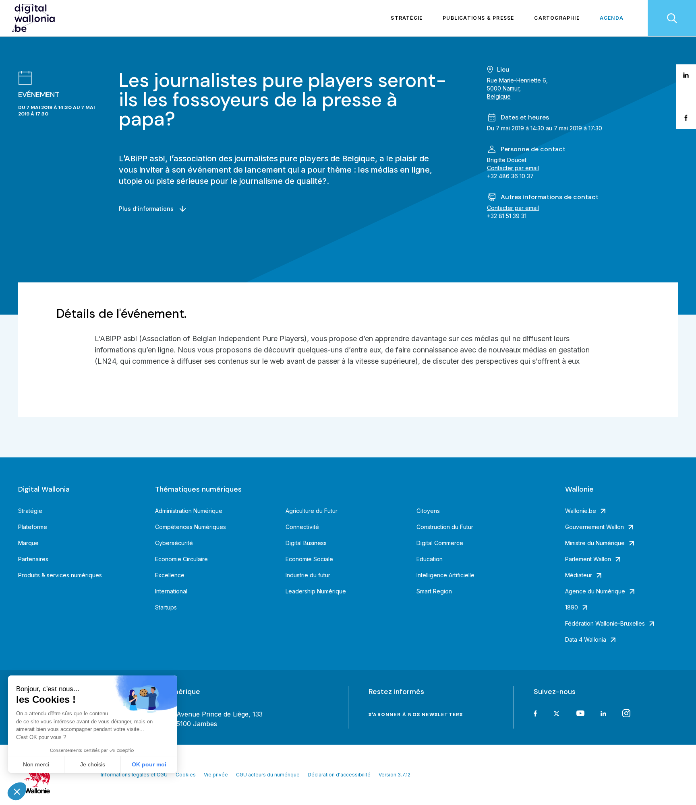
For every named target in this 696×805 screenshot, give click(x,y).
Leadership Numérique (316, 591)
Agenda (612, 18)
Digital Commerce (439, 542)
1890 (571, 607)
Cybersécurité (174, 542)
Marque (28, 542)
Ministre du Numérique (595, 542)
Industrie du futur (308, 575)
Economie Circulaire (181, 559)
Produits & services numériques (60, 575)
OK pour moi (149, 764)
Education (429, 559)
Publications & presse (478, 18)
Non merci (36, 764)
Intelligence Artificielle (445, 575)
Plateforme (32, 526)
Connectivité (302, 526)
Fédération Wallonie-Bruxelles (605, 623)
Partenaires (33, 559)
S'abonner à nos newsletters (416, 714)
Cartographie (556, 18)
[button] (17, 791)
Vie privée (216, 775)
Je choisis (92, 764)
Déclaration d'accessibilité (339, 775)
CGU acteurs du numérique (268, 775)
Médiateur (578, 575)
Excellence (169, 575)
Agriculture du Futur (312, 510)
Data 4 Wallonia (585, 639)
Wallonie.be (580, 510)
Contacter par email (513, 168)
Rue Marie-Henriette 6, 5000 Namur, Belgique (517, 88)
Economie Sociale (309, 559)
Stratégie (407, 18)
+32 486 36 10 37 (510, 176)
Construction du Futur (444, 526)
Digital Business (306, 542)
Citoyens (428, 510)
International (171, 591)
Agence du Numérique (595, 591)
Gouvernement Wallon (594, 526)
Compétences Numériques (190, 526)
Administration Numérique (188, 510)
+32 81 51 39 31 (506, 215)
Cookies (186, 775)
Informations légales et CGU (134, 775)
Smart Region (434, 591)
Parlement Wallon (588, 559)
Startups (166, 607)
